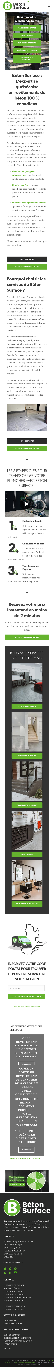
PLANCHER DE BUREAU (14, 1301)
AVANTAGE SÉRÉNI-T (13, 1254)
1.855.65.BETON (10, 1344)
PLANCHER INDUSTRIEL (14, 1309)
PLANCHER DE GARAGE (14, 1285)
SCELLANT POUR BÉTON (14, 1251)
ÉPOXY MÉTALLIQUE (13, 1245)
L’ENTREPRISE (10, 1321)
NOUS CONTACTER (12, 1335)
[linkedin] (10, 1268)
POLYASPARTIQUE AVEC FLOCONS (18, 1242)
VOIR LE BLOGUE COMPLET (25, 1158)
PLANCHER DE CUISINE (14, 1294)
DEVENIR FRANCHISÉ (13, 1324)
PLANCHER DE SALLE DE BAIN (17, 1297)
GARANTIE (8, 1257)
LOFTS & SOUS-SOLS (13, 1291)
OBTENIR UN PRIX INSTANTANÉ (17, 1338)
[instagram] (15, 1268)
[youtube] (10, 1273)
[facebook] (5, 1268)
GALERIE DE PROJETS (13, 1263)
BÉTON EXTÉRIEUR (12, 1288)
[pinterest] (5, 1273)
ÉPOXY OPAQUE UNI (12, 1248)
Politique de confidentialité (25, 1362)
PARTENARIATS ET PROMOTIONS (18, 1341)
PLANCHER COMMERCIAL (15, 1306)
